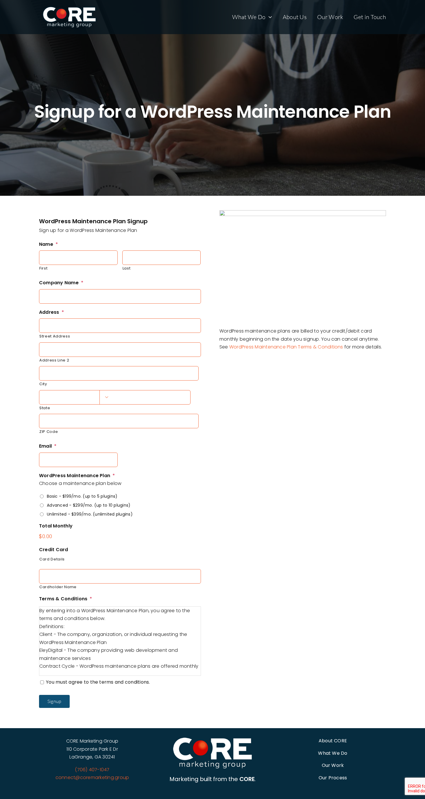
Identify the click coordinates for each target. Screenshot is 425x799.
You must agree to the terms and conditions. (98, 682)
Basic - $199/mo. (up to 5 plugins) (82, 496)
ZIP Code (48, 431)
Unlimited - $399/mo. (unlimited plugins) (90, 514)
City (43, 384)
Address (51, 312)
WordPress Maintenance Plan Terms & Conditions (286, 347)
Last (127, 268)
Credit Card (53, 550)
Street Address (54, 336)
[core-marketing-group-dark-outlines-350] (212, 740)
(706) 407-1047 (92, 769)
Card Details (52, 559)
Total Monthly (56, 526)
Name (48, 244)
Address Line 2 (54, 360)
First (43, 268)
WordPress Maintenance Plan (77, 476)
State (44, 408)
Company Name (61, 283)
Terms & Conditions (65, 599)
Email (47, 446)
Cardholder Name (58, 587)
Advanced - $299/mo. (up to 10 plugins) (88, 505)
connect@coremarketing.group (92, 777)
